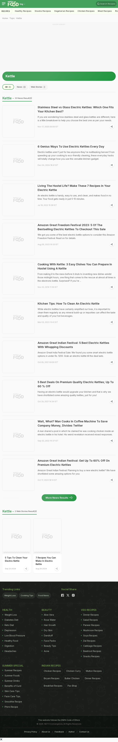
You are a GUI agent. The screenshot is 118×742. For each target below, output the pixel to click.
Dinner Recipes (91, 614)
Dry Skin (48, 630)
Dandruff (48, 635)
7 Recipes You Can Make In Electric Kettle (46, 560)
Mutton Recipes (94, 671)
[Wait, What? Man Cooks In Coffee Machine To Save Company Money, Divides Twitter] (18, 435)
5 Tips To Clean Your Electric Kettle (16, 559)
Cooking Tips (27, 595)
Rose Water (50, 620)
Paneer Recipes (91, 625)
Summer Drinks (12, 680)
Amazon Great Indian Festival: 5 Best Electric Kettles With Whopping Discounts (73, 345)
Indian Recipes (51, 665)
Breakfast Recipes (53, 685)
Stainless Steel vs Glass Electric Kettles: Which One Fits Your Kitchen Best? (76, 109)
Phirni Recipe (11, 707)
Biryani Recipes (51, 678)
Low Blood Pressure (15, 635)
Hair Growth (50, 625)
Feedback (59, 732)
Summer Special (13, 665)
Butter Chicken (72, 678)
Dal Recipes (89, 640)
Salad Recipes (90, 620)
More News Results (57, 497)
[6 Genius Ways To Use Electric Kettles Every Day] (18, 160)
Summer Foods (12, 675)
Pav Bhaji (72, 685)
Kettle (19, 18)
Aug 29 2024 (41, 569)
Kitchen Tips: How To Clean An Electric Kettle (68, 303)
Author (72, 732)
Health (7, 609)
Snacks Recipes (43, 11)
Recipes (6, 11)
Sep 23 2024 (10, 569)
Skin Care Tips (12, 691)
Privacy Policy (30, 732)
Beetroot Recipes (92, 651)
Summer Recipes (13, 670)
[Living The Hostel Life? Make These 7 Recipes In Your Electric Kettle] (18, 200)
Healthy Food (11, 640)
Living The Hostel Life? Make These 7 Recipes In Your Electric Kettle (74, 188)
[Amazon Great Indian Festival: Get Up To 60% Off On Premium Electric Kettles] (18, 475)
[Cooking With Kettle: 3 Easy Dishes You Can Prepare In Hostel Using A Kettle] (18, 278)
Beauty (47, 609)
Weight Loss (10, 595)
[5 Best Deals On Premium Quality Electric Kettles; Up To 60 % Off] (18, 396)
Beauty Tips (50, 646)
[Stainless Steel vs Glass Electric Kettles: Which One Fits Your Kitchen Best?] (18, 121)
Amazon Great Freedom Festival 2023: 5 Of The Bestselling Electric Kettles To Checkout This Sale (72, 227)
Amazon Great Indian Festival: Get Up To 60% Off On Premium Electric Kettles (74, 462)
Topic (12, 18)
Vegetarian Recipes (64, 11)
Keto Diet (9, 625)
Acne (46, 651)
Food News (43, 595)
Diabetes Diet (11, 620)
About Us (46, 732)
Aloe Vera (49, 614)
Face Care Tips (12, 696)
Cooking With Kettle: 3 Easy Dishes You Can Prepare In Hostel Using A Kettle (75, 266)
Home (5, 18)
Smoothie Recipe (13, 701)
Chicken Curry (73, 671)
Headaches (10, 651)
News (21, 87)
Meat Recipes (105, 11)
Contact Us (84, 732)
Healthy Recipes (23, 11)
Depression (10, 630)
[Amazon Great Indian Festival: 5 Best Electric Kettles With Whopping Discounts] (18, 357)
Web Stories (38, 87)
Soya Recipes (90, 635)
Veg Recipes (88, 609)
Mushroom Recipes (93, 630)
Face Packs (50, 640)
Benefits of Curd (13, 686)
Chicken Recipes (86, 11)
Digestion (9, 646)
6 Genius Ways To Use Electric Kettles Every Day (71, 146)
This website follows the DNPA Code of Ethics (59, 720)
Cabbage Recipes (92, 646)
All (8, 87)
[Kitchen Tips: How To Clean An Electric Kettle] (18, 317)
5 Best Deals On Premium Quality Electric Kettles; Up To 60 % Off (76, 384)
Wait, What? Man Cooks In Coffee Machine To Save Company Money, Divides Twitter (73, 423)
